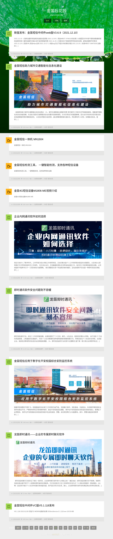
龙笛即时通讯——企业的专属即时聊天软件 (39, 434)
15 (31, 528)
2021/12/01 (16, 493)
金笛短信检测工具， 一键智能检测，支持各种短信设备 (46, 164)
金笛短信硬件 (38, 54)
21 (60, 528)
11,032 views (26, 277)
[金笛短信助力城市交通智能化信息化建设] (58, 89)
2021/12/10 (16, 127)
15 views (25, 493)
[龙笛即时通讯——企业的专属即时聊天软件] (58, 458)
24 (75, 528)
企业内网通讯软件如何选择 (30, 216)
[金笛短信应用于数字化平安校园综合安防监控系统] (58, 385)
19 (51, 528)
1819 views (26, 178)
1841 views (26, 204)
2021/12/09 (16, 179)
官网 (65, 21)
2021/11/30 (16, 519)
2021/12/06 (16, 278)
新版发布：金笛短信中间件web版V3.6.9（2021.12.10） (46, 32)
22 (65, 528)
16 (36, 528)
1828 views (26, 519)
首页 (47, 21)
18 (46, 528)
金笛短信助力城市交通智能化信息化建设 (38, 65)
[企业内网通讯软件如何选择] (58, 240)
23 (70, 528)
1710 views (26, 153)
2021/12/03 (16, 349)
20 (56, 528)
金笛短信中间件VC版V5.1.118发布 (34, 505)
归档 (56, 21)
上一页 (25, 528)
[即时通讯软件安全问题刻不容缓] (58, 314)
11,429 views (26, 349)
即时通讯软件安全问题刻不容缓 (32, 289)
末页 (93, 528)
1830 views (26, 127)
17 (41, 528)
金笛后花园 (56, 11)
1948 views (26, 422)
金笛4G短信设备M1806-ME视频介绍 (35, 190)
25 (80, 528)
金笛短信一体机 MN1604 (28, 139)
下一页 (86, 528)
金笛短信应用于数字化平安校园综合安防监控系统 (43, 360)
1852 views (26, 53)
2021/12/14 (16, 54)
